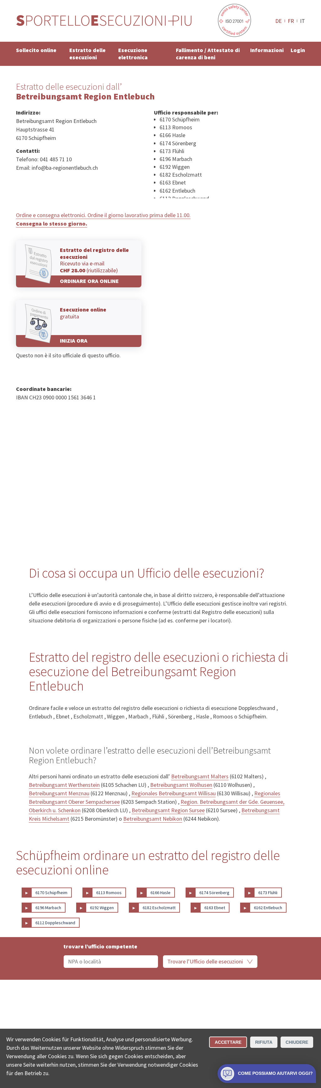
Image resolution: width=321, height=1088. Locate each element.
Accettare (228, 1042)
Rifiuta (263, 1042)
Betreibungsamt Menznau (59, 793)
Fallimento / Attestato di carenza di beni (208, 53)
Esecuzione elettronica (133, 53)
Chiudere (297, 1042)
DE (278, 20)
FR (291, 20)
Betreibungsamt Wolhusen (181, 784)
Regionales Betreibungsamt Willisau (173, 793)
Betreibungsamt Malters (200, 776)
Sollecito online (36, 50)
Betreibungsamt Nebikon (152, 818)
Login (298, 50)
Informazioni (267, 50)
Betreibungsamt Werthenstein (64, 784)
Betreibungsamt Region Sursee (168, 810)
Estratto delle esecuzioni (87, 53)
